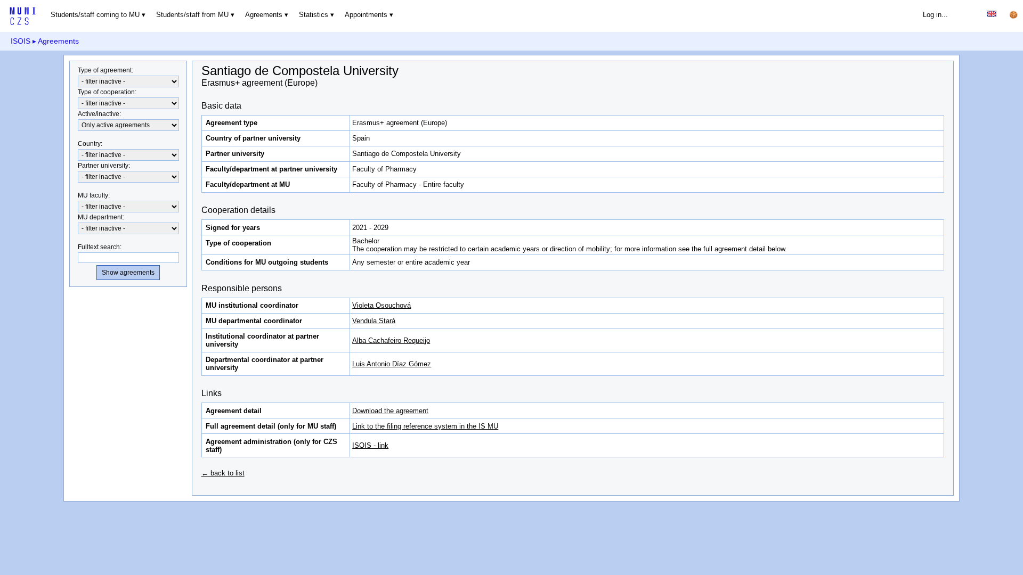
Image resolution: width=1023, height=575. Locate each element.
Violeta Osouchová (381, 305)
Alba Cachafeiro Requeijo (391, 340)
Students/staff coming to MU (95, 15)
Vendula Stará (373, 321)
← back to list (223, 473)
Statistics (313, 15)
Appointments (366, 15)
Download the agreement (390, 411)
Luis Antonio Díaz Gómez (391, 364)
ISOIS (20, 41)
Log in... (935, 15)
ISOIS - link (370, 445)
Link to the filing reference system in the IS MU (425, 426)
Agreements (263, 15)
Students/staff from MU (192, 15)
